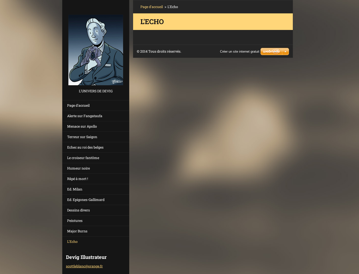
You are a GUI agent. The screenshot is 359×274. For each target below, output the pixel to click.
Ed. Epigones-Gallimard (86, 199)
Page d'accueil (78, 105)
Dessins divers (78, 210)
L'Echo (72, 241)
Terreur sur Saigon (82, 136)
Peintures (75, 220)
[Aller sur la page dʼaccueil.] (95, 44)
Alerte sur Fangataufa (84, 115)
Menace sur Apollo (82, 126)
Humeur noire (78, 168)
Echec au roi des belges (85, 147)
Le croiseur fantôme (83, 157)
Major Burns (77, 231)
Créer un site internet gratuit (239, 51)
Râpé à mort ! (77, 178)
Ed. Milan (74, 189)
